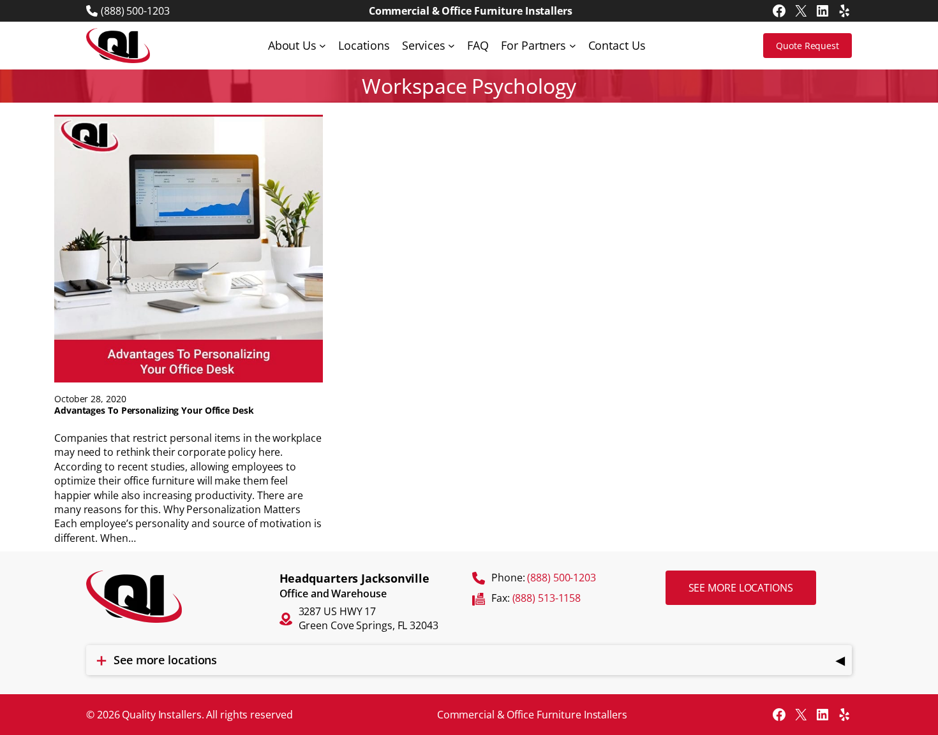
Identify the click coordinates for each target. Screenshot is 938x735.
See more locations (741, 588)
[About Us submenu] (322, 45)
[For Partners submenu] (572, 45)
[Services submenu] (451, 45)
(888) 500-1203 (135, 11)
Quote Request (807, 46)
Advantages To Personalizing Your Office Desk (154, 410)
